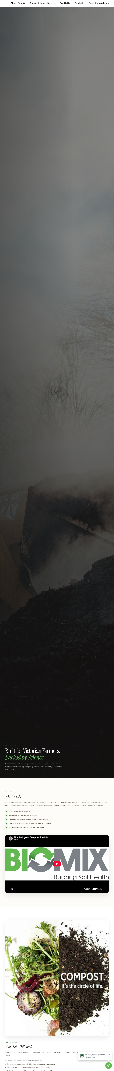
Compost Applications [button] (41, 3)
